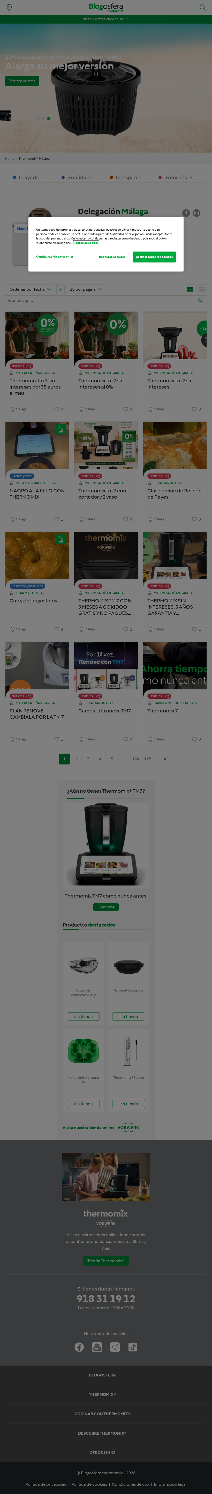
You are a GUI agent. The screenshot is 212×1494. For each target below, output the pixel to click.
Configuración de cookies (55, 256)
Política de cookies (86, 243)
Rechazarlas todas (112, 257)
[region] (106, 244)
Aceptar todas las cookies (154, 257)
